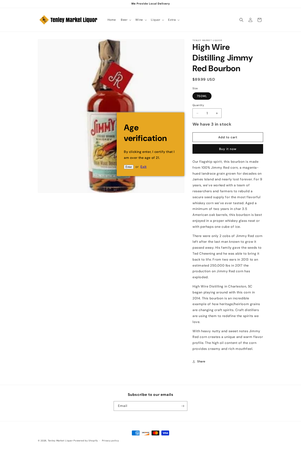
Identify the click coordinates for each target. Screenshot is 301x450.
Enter (129, 166)
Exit (143, 167)
